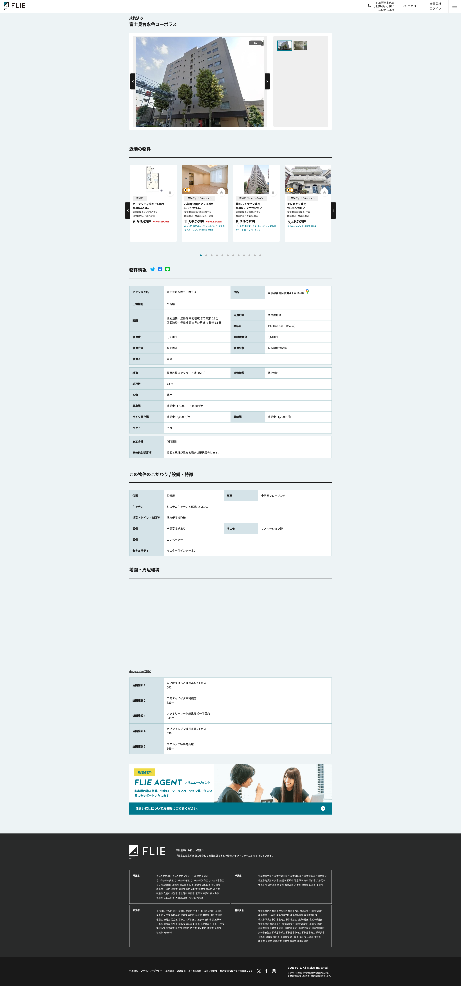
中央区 (169, 911)
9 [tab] (244, 255)
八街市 (297, 885)
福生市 (186, 928)
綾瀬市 (293, 941)
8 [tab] (239, 255)
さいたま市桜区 (182, 880)
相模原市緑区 (278, 932)
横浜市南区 (317, 911)
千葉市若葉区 (308, 876)
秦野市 (317, 937)
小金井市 (205, 924)
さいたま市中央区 (165, 880)
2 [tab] (206, 255)
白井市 (312, 885)
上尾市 (167, 889)
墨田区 (204, 911)
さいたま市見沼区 (199, 876)
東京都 (136, 910)
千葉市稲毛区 (294, 876)
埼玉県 (136, 876)
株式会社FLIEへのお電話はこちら (236, 971)
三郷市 (191, 893)
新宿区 (181, 911)
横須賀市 (320, 932)
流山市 (312, 880)
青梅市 (167, 924)
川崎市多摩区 (304, 928)
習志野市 (298, 880)
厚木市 (261, 941)
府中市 (174, 924)
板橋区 (159, 919)
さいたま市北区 (163, 876)
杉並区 (198, 915)
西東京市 (168, 932)
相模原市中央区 (293, 932)
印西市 (305, 885)
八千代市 (320, 880)
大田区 (167, 915)
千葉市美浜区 (264, 880)
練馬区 (167, 919)
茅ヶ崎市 (294, 937)
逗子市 (302, 937)
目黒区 (159, 915)
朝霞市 (201, 889)
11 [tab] (255, 255)
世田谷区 (175, 915)
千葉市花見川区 (279, 876)
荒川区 (218, 915)
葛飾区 (181, 919)
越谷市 (181, 889)
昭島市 (181, 924)
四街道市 (289, 885)
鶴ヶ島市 (214, 893)
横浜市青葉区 (288, 924)
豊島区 (206, 915)
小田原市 (284, 937)
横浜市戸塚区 (264, 919)
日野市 (221, 924)
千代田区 (160, 911)
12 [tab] (260, 255)
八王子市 (199, 919)
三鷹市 (159, 924)
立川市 (208, 919)
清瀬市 (210, 928)
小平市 (213, 924)
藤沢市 (276, 937)
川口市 (190, 885)
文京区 (189, 911)
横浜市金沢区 (296, 915)
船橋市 (282, 880)
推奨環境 (169, 971)
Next (267, 81)
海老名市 (277, 941)
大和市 (269, 941)
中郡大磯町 (302, 941)
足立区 (174, 919)
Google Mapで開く (140, 671)
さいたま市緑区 (163, 885)
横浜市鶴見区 (264, 911)
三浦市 (310, 937)
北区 (212, 915)
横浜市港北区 (310, 915)
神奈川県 (239, 910)
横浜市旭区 (291, 919)
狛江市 (193, 928)
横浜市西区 (293, 911)
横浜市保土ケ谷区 (267, 915)
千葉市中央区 (264, 876)
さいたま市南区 (216, 880)
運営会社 (181, 971)
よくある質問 (194, 971)
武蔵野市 (216, 919)
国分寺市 (170, 928)
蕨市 (188, 889)
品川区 (218, 911)
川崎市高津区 (290, 928)
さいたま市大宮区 (181, 876)
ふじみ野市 (169, 898)
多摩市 (217, 928)
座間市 (286, 941)
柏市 (306, 880)
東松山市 (206, 885)
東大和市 (202, 928)
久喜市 (167, 893)
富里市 (319, 885)
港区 (175, 911)
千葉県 (238, 876)
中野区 (191, 915)
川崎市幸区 (263, 928)
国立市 (178, 928)
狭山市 (159, 889)
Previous (132, 81)
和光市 (216, 889)
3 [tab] (211, 255)
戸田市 (194, 889)
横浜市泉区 (275, 924)
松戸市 (290, 880)
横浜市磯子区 (282, 915)
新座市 (159, 893)
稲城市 (159, 932)
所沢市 (197, 885)
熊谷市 (183, 885)
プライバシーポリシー (151, 971)
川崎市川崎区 (315, 924)
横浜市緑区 (303, 919)
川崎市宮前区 (318, 928)
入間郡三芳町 (181, 898)
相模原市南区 (308, 932)
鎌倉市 (269, 937)
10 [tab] (249, 255)
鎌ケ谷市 (272, 885)
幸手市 (206, 893)
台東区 (196, 911)
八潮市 (174, 893)
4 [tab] (217, 255)
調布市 (189, 924)
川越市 (175, 885)
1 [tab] (201, 255)
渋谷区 (184, 915)
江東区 (211, 911)
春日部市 (215, 885)
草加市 (174, 889)
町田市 (196, 924)
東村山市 (160, 928)
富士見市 (182, 893)
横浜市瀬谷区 (315, 919)
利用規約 (133, 971)
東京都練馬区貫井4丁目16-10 (286, 293)
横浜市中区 (305, 911)
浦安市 (280, 885)
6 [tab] (228, 255)
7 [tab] (233, 255)
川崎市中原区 (276, 928)
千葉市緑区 (321, 876)
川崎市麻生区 (264, 932)
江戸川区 (190, 919)
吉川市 (159, 898)
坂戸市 (198, 893)
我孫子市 (262, 885)
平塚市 (261, 937)
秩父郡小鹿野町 (196, 898)
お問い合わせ (210, 971)
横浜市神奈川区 (279, 911)
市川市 (275, 880)
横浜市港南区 (278, 919)
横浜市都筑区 (302, 924)
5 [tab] (222, 255)
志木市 (209, 889)
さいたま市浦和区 (199, 880)
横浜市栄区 (263, 924)
